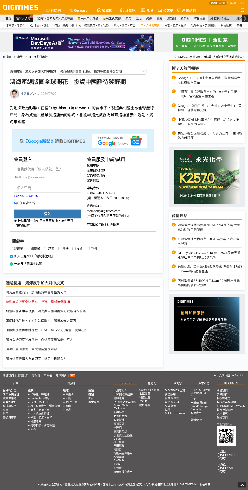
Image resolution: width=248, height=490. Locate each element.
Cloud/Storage (199, 406)
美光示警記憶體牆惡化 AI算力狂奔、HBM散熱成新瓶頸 (210, 135)
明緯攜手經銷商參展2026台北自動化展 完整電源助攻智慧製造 (209, 227)
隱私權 (48, 375)
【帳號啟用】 (23, 226)
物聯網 (118, 427)
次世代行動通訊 (123, 435)
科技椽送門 (9, 405)
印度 (68, 398)
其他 (167, 409)
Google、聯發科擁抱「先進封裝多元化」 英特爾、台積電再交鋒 (210, 107)
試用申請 (93, 165)
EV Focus (119, 408)
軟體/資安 (196, 419)
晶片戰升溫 (9, 390)
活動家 (130, 10)
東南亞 (69, 394)
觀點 (160, 18)
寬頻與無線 (120, 431)
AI (192, 396)
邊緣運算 (119, 398)
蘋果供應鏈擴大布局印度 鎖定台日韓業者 (36, 358)
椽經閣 (107, 10)
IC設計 (118, 464)
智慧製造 (119, 419)
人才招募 (222, 413)
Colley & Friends (149, 389)
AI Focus (119, 441)
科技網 (56, 10)
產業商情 (189, 10)
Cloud (117, 438)
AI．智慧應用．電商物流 (94, 25)
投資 (80, 248)
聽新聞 (185, 18)
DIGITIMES (231, 383)
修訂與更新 (9, 417)
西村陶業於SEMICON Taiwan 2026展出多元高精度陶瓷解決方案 (209, 282)
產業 (128, 18)
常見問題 (93, 180)
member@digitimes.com (103, 211)
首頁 (8, 18)
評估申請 (231, 2)
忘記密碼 (19, 196)
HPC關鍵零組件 (123, 394)
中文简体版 (223, 375)
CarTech (119, 460)
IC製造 (118, 467)
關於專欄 (144, 405)
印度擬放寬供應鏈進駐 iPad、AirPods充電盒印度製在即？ (48, 330)
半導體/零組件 (199, 402)
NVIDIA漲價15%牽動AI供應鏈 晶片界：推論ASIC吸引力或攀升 (208, 121)
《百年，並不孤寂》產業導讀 (54, 18)
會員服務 (222, 394)
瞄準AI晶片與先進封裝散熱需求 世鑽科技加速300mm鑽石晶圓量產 (210, 269)
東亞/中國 (71, 402)
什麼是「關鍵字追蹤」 (29, 264)
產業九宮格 (9, 402)
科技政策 (226, 25)
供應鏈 (35, 248)
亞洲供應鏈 (120, 416)
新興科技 (119, 412)
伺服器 (118, 449)
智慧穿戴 (119, 457)
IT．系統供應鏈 (149, 25)
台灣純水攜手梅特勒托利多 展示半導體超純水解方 (208, 241)
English (239, 375)
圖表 (239, 25)
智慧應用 (170, 394)
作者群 (143, 401)
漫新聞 (171, 18)
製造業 (18, 248)
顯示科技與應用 (123, 471)
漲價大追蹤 (24, 18)
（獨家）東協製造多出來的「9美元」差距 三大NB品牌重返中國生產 (209, 94)
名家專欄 (144, 393)
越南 (51, 248)
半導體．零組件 (15, 25)
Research (82, 10)
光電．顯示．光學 (175, 25)
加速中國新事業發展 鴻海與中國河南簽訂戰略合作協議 (46, 311)
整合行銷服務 (225, 409)
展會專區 (93, 402)
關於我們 (8, 375)
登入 (242, 2)
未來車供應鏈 (89, 18)
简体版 (222, 3)
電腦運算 (119, 445)
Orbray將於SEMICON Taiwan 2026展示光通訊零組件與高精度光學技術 (209, 255)
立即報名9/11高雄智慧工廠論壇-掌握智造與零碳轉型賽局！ (209, 56)
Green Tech (121, 405)
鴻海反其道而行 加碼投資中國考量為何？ (36, 292)
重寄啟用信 (32, 196)
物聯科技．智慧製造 (203, 25)
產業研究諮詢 (96, 170)
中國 (94, 248)
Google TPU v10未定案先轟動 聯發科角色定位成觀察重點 (209, 80)
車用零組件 (120, 390)
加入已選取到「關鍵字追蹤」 (34, 256)
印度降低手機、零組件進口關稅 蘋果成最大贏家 (41, 320)
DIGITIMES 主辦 (175, 390)
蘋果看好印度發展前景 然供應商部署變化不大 (39, 339)
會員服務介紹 (96, 175)
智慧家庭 (119, 423)
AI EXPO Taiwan (220, 18)
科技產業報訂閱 (226, 402)
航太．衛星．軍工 (124, 25)
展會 (5, 409)
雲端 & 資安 (172, 398)
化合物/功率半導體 (125, 402)
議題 (149, 18)
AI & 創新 (170, 405)
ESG (193, 399)
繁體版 (214, 3)
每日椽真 (200, 18)
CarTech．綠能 (39, 25)
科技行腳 (144, 397)
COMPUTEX (198, 392)
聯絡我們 (222, 417)
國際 (68, 405)
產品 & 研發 (172, 402)
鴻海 (65, 248)
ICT (193, 416)
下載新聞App (224, 424)
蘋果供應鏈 (113, 18)
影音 (148, 10)
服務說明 (22, 375)
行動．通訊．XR (64, 25)
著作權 (36, 375)
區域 (139, 18)
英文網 (168, 10)
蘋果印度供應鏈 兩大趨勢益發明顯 (31, 349)
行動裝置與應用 (123, 453)
